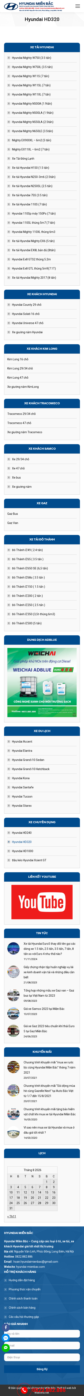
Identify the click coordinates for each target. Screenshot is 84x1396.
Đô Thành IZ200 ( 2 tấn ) (27, 595)
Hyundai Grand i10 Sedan (28, 760)
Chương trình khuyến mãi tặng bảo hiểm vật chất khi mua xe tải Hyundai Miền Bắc (50, 1112)
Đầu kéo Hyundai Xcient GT (29, 860)
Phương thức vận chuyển (25, 1289)
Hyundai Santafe (23, 787)
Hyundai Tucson (22, 796)
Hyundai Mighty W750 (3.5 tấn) (31, 57)
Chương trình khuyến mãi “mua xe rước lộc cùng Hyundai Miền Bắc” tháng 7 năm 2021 (49, 1067)
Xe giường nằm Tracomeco (24, 432)
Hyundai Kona (21, 778)
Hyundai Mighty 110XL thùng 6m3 (33, 231)
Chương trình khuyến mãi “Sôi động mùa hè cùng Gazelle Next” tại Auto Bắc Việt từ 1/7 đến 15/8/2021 (49, 1091)
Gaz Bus (12, 513)
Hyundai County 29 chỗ (26, 304)
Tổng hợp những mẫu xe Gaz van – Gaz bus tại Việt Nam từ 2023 (49, 993)
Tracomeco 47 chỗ (19, 423)
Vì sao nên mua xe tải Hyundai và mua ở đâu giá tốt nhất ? (49, 1130)
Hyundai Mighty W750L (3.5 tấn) (32, 67)
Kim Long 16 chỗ (17, 359)
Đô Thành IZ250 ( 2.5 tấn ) (28, 605)
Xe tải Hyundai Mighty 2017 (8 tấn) (34, 277)
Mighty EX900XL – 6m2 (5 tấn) (31, 140)
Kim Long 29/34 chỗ (20, 368)
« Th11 (11, 1216)
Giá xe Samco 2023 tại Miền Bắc (44, 1008)
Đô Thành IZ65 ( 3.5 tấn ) (27, 559)
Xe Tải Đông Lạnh (23, 158)
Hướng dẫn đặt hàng (22, 1280)
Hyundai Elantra (22, 750)
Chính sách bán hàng (22, 1307)
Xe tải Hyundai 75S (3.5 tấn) (30, 195)
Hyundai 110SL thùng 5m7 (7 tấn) (33, 222)
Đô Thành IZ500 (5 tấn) (27, 623)
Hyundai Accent (22, 741)
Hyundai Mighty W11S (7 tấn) (30, 76)
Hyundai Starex (22, 805)
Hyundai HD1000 (22, 851)
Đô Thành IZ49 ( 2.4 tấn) (27, 550)
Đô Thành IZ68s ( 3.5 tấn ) (28, 577)
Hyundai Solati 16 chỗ (26, 314)
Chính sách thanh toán (23, 1298)
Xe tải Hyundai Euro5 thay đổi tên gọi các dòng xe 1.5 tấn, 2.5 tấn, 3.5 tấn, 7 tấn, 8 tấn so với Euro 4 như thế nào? (49, 949)
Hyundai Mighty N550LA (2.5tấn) (32, 122)
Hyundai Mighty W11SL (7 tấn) (31, 85)
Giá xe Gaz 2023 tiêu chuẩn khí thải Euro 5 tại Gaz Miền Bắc (49, 1029)
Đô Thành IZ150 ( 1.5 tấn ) (28, 586)
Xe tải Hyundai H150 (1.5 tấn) (30, 167)
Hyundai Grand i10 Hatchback (31, 769)
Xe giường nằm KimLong (23, 386)
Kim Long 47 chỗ (17, 377)
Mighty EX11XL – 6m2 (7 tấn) (31, 149)
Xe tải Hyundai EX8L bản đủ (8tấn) (33, 250)
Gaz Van (12, 523)
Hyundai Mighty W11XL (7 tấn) (31, 94)
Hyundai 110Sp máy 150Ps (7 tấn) (34, 213)
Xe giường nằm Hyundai (27, 332)
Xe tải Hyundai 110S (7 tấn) (29, 204)
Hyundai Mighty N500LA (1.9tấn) (32, 112)
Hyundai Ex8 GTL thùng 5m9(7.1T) (34, 268)
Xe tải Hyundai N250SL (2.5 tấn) (32, 186)
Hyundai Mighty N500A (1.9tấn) (32, 103)
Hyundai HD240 (22, 832)
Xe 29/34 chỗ (20, 459)
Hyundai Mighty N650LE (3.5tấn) (32, 131)
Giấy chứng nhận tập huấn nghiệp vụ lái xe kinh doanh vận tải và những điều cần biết (49, 972)
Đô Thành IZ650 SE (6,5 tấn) (30, 568)
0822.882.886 (49, 1390)
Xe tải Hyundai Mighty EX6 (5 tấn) (33, 241)
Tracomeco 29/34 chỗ (21, 413)
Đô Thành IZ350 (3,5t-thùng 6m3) (33, 614)
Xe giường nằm (22, 486)
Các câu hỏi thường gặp (24, 1316)
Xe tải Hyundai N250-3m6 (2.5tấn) (33, 177)
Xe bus (16, 477)
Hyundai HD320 (22, 842)
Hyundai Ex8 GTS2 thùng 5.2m (31, 259)
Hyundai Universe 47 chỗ (27, 323)
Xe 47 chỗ (18, 468)
